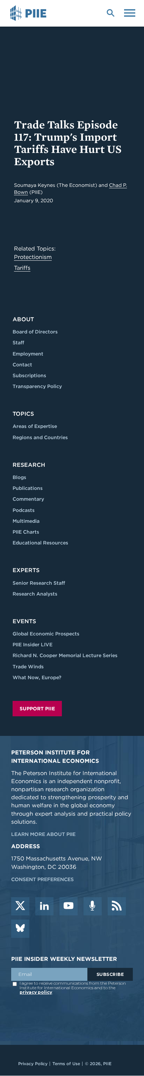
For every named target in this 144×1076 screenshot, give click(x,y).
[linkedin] (44, 906)
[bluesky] (20, 929)
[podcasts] (93, 906)
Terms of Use (66, 1063)
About (23, 319)
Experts (26, 570)
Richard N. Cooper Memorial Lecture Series (65, 655)
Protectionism (33, 257)
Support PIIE (37, 708)
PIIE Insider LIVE (32, 644)
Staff (18, 342)
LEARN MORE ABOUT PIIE (43, 834)
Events (24, 621)
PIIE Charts (26, 532)
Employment (28, 354)
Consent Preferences (42, 879)
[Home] (29, 13)
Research (29, 465)
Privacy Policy (33, 1063)
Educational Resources (40, 543)
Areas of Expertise (35, 426)
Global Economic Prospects (46, 634)
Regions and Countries (40, 437)
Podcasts (24, 510)
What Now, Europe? (37, 677)
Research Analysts (35, 594)
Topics (23, 413)
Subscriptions (29, 375)
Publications (28, 488)
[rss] (117, 906)
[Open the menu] (129, 12)
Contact (22, 364)
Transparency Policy (37, 386)
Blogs (19, 477)
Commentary (28, 499)
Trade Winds (28, 666)
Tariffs (22, 268)
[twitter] (20, 906)
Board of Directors (35, 332)
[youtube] (68, 906)
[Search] (110, 12)
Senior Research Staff (39, 583)
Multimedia (26, 521)
